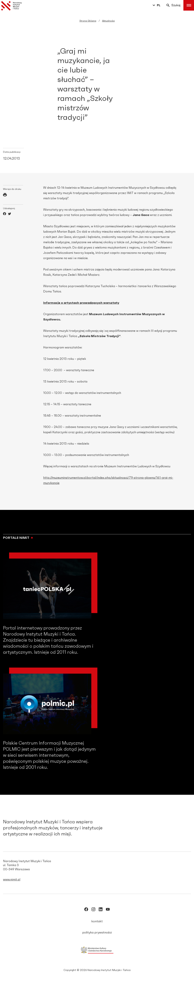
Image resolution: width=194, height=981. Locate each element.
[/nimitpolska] (93, 910)
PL (158, 5)
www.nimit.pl (11, 879)
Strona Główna (87, 21)
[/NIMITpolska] (86, 910)
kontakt (97, 921)
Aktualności (108, 21)
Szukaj (175, 5)
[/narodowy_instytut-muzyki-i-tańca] (100, 910)
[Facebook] (4, 214)
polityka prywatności (97, 932)
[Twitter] (9, 214)
